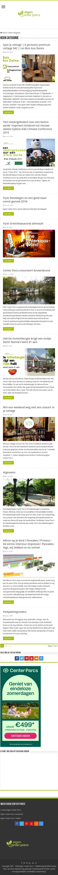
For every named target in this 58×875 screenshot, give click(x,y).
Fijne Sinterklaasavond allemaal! (23, 223)
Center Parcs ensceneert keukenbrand (26, 270)
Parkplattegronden (14, 611)
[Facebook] (17, 658)
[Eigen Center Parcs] (29, 14)
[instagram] (41, 658)
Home (4, 33)
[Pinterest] (26, 658)
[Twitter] (22, 658)
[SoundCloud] (36, 658)
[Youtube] (31, 658)
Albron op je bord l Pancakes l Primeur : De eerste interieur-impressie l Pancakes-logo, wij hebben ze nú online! (28, 544)
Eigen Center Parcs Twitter (11, 818)
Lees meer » (8, 112)
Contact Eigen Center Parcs (11, 810)
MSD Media (51, 866)
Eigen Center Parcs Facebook (12, 814)
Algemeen (9, 472)
